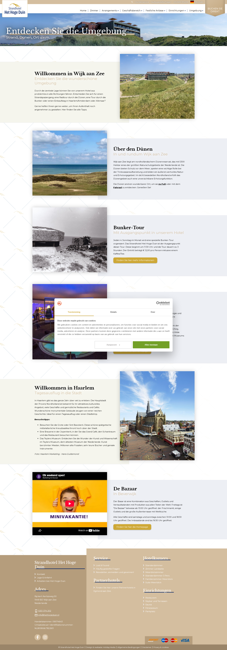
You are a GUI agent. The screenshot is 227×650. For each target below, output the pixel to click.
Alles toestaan (151, 345)
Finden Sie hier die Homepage (132, 527)
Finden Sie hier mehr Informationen (135, 260)
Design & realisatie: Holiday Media (100, 647)
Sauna (148, 604)
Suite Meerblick (153, 582)
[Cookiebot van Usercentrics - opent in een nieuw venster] (158, 303)
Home (83, 10)
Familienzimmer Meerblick (159, 579)
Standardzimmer (154, 565)
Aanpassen (112, 345)
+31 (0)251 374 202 (180, 2)
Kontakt (199, 2)
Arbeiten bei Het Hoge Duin (51, 581)
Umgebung (195, 10)
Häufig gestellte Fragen (161, 2)
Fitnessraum (151, 608)
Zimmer (94, 10)
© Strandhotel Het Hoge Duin (71, 647)
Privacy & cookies (161, 647)
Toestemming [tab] (74, 312)
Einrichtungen (176, 10)
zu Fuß (162, 184)
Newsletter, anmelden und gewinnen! (115, 572)
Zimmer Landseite (154, 569)
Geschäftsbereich (131, 10)
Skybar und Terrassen (156, 601)
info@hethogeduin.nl (48, 615)
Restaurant (150, 597)
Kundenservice (142, 2)
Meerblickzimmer (154, 572)
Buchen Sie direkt (215, 10)
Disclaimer (146, 647)
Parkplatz (150, 611)
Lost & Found (102, 565)
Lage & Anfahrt (44, 577)
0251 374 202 (44, 610)
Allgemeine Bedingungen (128, 647)
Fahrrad (117, 187)
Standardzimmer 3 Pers (157, 575)
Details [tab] (113, 312)
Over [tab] (153, 312)
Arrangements (109, 10)
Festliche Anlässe (155, 10)
